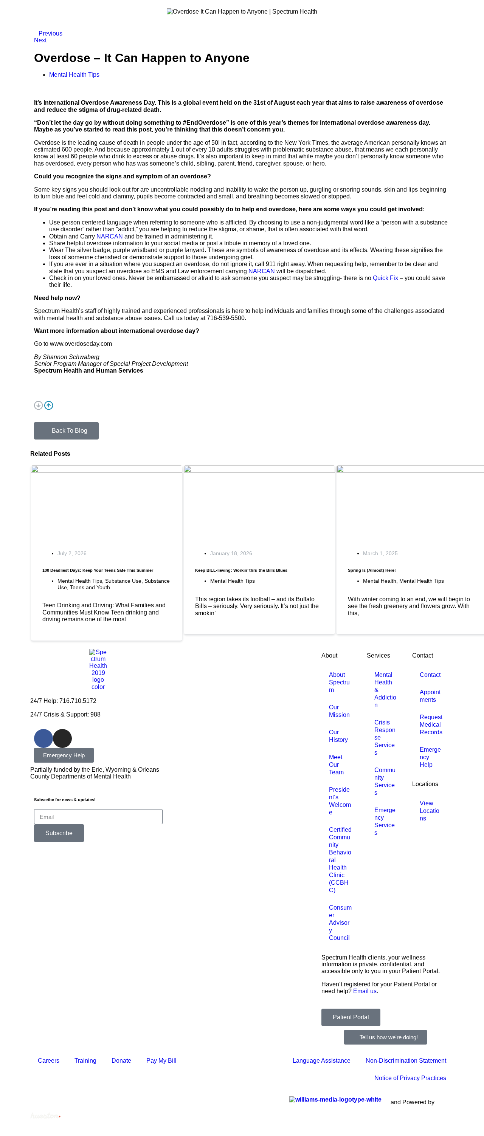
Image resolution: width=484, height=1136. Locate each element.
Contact (422, 655)
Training (85, 1060)
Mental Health (379, 581)
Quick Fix (385, 278)
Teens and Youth (90, 587)
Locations (425, 784)
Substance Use (123, 581)
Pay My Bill (161, 1060)
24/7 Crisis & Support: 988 (65, 714)
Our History (338, 736)
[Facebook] (43, 738)
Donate (121, 1060)
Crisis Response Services (385, 737)
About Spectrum (339, 682)
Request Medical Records (431, 724)
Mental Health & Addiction (385, 690)
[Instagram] (62, 738)
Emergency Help (430, 757)
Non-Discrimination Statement (406, 1060)
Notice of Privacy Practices (410, 1078)
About (329, 655)
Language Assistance (322, 1060)
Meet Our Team (336, 764)
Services (378, 655)
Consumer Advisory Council (340, 922)
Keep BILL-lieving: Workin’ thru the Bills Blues (241, 570)
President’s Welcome (340, 801)
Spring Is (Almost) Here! (372, 570)
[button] (242, 406)
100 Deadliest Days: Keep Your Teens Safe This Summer (97, 570)
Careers (48, 1060)
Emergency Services (385, 821)
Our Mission (339, 711)
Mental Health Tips (79, 581)
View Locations (429, 811)
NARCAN (109, 236)
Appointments (430, 696)
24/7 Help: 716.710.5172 (63, 701)
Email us (365, 991)
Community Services (385, 781)
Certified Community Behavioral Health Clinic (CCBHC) (340, 859)
